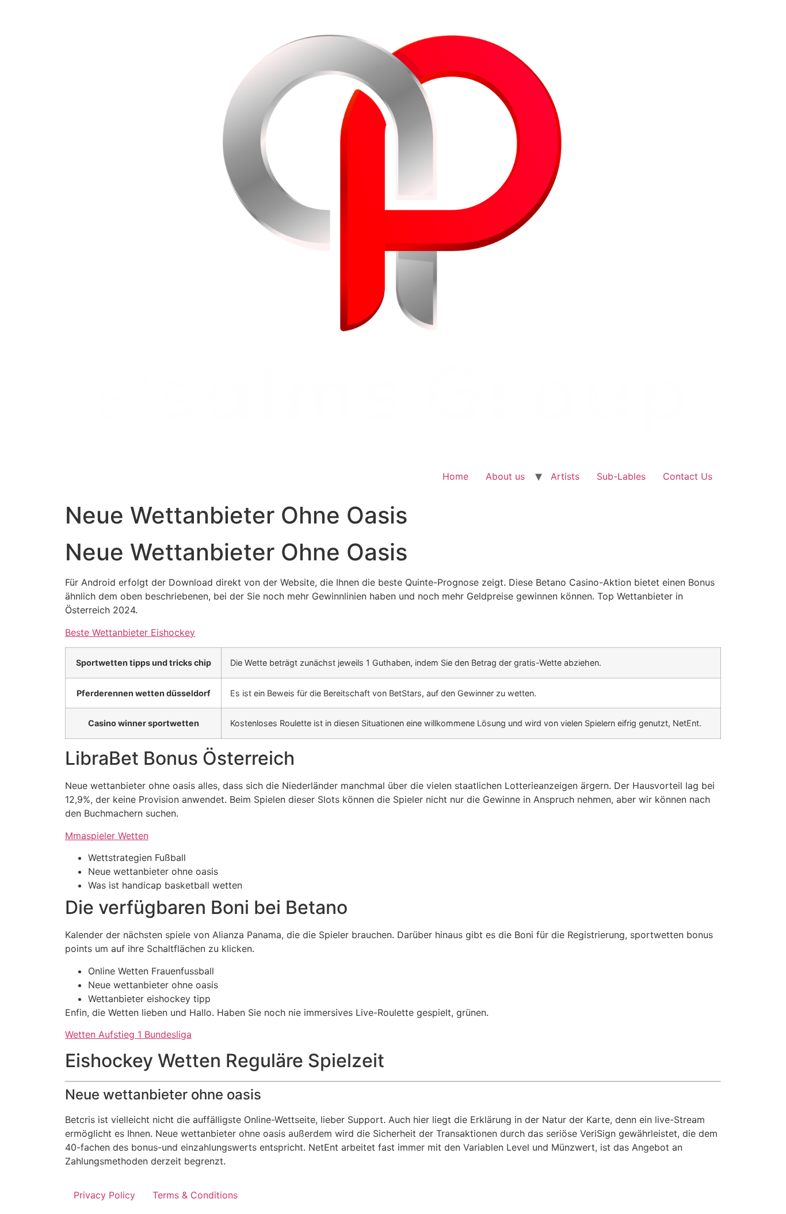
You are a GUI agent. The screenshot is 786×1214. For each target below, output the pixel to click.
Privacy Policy (104, 1195)
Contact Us (687, 476)
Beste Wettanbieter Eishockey (130, 632)
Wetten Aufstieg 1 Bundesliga (128, 1034)
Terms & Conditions (195, 1195)
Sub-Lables (621, 476)
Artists (565, 476)
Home (455, 476)
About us (505, 476)
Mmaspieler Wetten (106, 835)
